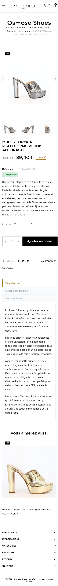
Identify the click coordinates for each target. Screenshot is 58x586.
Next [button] (56, 79)
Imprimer (50, 261)
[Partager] (18, 261)
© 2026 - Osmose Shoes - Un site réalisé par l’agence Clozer (29, 580)
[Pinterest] (28, 261)
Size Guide (7, 268)
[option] (29, 83)
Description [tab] (12, 283)
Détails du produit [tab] (16, 290)
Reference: (7, 169)
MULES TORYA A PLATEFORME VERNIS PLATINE (26, 509)
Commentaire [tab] (13, 298)
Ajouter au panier (40, 241)
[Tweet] (23, 261)
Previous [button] (2, 79)
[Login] (44, 6)
